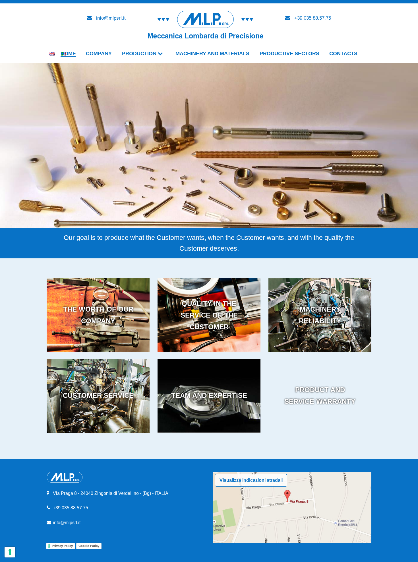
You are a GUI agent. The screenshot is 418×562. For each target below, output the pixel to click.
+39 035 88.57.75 (312, 18)
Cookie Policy (88, 546)
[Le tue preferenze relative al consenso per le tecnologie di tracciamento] (10, 552)
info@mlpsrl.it (111, 18)
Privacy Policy (62, 546)
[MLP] (205, 24)
